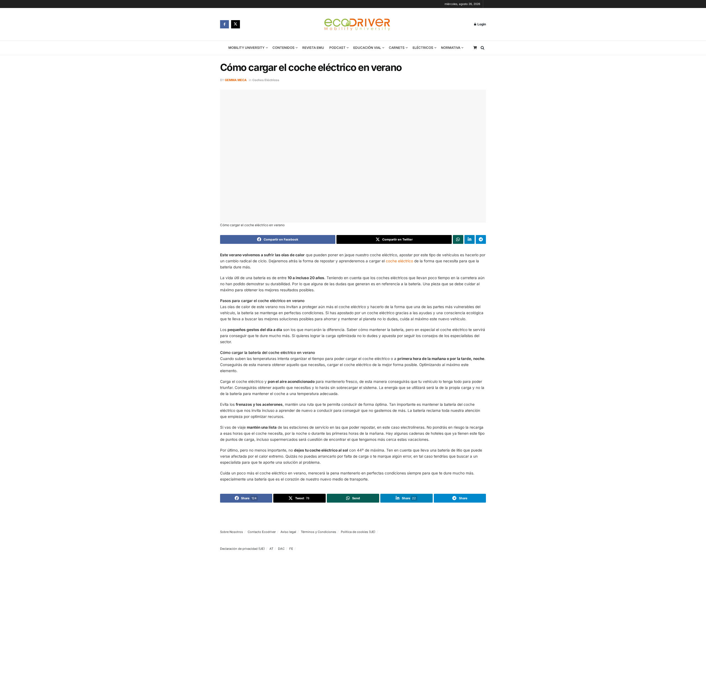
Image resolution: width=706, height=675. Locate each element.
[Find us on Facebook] (224, 24)
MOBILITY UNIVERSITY (246, 48)
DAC (281, 549)
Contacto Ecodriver (262, 532)
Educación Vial (367, 48)
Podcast (337, 48)
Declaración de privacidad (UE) (242, 549)
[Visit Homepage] (357, 24)
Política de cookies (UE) (358, 532)
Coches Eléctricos (265, 80)
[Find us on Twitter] (235, 24)
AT (271, 549)
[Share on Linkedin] (469, 239)
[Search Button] (482, 48)
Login (481, 24)
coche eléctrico (399, 261)
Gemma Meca (236, 80)
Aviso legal (288, 532)
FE (291, 549)
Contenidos (283, 48)
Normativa (450, 48)
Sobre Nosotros (231, 532)
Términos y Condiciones (318, 532)
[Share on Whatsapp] (458, 239)
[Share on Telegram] (481, 239)
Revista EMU (313, 48)
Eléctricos (423, 48)
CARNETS (397, 48)
